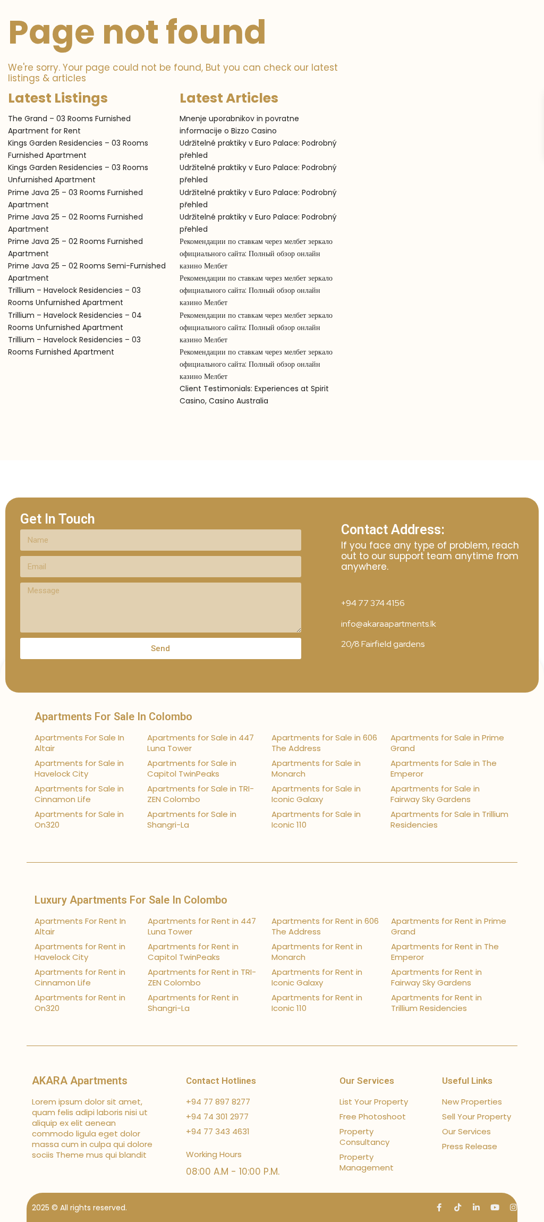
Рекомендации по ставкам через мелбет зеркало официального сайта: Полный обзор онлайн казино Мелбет (256, 253)
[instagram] (513, 1207)
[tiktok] (457, 1207)
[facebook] (439, 1207)
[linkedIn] (476, 1207)
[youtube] (495, 1207)
